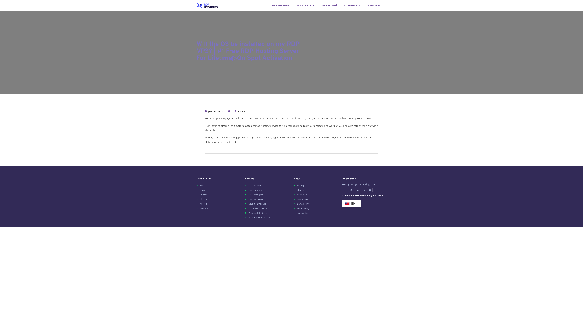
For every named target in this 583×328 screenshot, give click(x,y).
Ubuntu (203, 194)
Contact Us (302, 194)
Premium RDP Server (258, 213)
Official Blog (302, 199)
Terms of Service (304, 213)
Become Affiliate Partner (259, 217)
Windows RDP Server (258, 208)
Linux (202, 190)
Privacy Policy (303, 208)
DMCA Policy (303, 203)
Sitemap (301, 185)
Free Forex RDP (255, 190)
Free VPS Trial (329, 5)
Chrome (203, 199)
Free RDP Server (281, 5)
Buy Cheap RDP (305, 5)
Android (203, 203)
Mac (202, 185)
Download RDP (352, 5)
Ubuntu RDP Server (257, 203)
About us (301, 190)
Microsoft (204, 208)
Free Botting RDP (256, 194)
